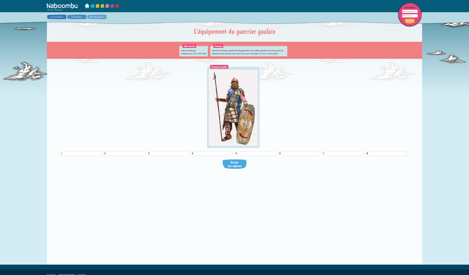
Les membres (56, 17)
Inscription (77, 17)
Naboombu (62, 5)
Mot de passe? (97, 17)
